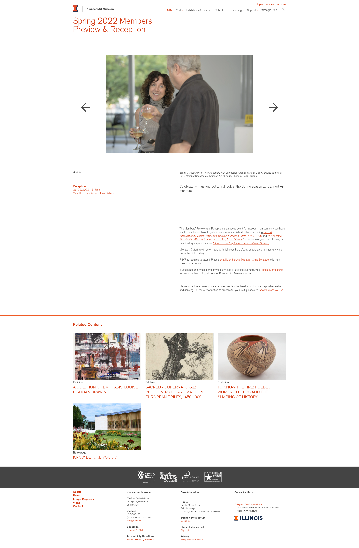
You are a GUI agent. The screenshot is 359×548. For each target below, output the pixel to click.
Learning (237, 10)
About (77, 491)
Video (76, 502)
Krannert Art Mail (135, 530)
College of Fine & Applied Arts (248, 504)
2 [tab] (77, 172)
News (76, 495)
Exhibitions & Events (198, 10)
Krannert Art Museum (100, 9)
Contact (78, 506)
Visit (178, 10)
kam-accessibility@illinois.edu (140, 539)
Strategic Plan (269, 9)
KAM (169, 10)
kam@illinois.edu (134, 520)
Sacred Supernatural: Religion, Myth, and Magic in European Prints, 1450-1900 (226, 233)
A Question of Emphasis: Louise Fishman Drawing (241, 243)
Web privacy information (192, 539)
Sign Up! (185, 530)
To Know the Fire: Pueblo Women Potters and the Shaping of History (231, 237)
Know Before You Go (271, 290)
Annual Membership (272, 269)
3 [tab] (80, 172)
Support (251, 10)
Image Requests (83, 499)
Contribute (185, 521)
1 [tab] (74, 172)
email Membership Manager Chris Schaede (244, 259)
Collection (220, 10)
